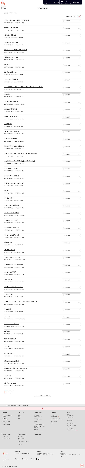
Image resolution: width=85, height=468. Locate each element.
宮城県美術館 (67, 20)
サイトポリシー (70, 422)
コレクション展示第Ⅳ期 (11, 205)
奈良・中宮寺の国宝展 (10, 138)
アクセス (18, 458)
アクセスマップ (4, 416)
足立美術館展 (8, 124)
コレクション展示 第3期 (11, 101)
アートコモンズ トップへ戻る (42, 395)
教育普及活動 (36, 415)
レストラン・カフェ (5, 436)
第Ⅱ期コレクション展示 (11, 116)
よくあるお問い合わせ (6, 424)
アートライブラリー (54, 415)
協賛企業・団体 (70, 420)
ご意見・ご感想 (70, 428)
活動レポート (36, 427)
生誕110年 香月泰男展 (10, 109)
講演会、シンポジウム (38, 416)
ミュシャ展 (7, 375)
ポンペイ (7, 64)
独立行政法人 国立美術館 (71, 429)
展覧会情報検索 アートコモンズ (16, 405)
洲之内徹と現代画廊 (10, 383)
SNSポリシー (69, 426)
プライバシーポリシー (71, 423)
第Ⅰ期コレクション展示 (11, 131)
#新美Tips (20, 444)
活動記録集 (36, 429)
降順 (74, 16)
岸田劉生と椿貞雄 (9, 250)
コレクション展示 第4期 (11, 79)
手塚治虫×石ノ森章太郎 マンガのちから (16, 368)
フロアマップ (4, 418)
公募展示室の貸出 (70, 417)
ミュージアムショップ (6, 438)
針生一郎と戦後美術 (10, 338)
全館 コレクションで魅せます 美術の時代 (16, 20)
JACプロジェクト (54, 421)
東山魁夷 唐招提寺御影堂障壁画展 (14, 146)
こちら (51, 454)
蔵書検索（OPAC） (54, 416)
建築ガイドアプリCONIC (38, 430)
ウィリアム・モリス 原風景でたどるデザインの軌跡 (19, 161)
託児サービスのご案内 (6, 421)
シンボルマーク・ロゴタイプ (23, 441)
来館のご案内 (5, 412)
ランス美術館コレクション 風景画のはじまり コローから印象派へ (23, 87)
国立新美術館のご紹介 (22, 436)
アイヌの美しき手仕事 (10, 168)
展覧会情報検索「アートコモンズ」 (57, 419)
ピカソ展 (7, 316)
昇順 (79, 16)
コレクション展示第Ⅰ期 (11, 235)
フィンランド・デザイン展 (12, 257)
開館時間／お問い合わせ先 (6, 415)
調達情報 (68, 412)
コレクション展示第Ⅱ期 (11, 227)
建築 (19, 439)
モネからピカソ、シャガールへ (13, 287)
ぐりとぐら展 (8, 294)
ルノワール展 (8, 279)
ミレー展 (7, 346)
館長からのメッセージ (22, 438)
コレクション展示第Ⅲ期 (11, 213)
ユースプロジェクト (38, 419)
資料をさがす (54, 412)
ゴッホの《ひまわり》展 (11, 361)
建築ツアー (36, 421)
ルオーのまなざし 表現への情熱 (13, 264)
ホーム (7, 405)
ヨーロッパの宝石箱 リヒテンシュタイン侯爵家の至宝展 (20, 153)
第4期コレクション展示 (11, 42)
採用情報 (68, 414)
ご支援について (38, 434)
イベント (19, 418)
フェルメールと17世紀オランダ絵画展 (15, 50)
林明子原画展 (8, 242)
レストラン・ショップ (7, 434)
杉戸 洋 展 (7, 331)
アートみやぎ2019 (9, 198)
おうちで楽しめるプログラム (39, 426)
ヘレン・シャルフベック (11, 324)
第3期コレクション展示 (11, 57)
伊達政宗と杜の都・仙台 (11, 27)
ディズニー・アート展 (10, 220)
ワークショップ (37, 418)
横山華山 (6, 190)
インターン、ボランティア (39, 424)
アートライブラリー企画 (55, 418)
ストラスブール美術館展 (11, 176)
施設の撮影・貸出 (70, 415)
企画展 (19, 415)
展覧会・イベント (22, 412)
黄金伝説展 (7, 309)
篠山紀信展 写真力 (9, 353)
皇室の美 (7, 94)
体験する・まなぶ (38, 412)
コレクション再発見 (10, 272)
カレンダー (26, 458)
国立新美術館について (23, 434)
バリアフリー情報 (5, 419)
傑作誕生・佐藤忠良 (10, 35)
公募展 (19, 416)
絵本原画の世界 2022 (10, 72)
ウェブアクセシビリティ (71, 425)
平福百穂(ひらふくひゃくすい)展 (14, 183)
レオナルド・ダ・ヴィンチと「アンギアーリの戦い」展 (20, 301)
